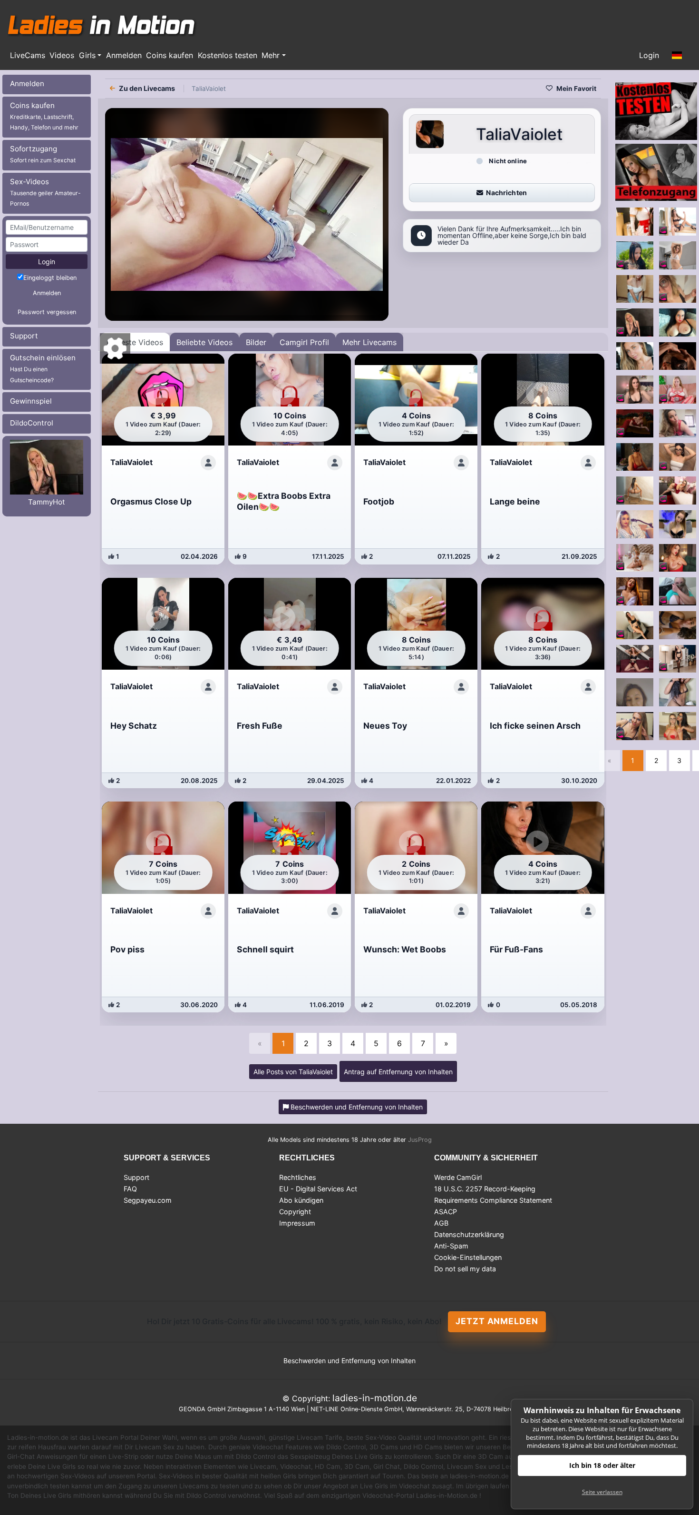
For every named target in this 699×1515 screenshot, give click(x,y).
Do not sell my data (465, 1269)
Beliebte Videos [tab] (204, 342)
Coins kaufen (169, 55)
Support (24, 335)
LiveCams (27, 55)
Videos (61, 55)
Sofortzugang (43, 154)
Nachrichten (506, 192)
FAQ (130, 1189)
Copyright (295, 1212)
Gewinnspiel (31, 401)
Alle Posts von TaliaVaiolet (293, 1072)
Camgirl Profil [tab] (304, 342)
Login (649, 55)
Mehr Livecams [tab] (369, 342)
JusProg (420, 1139)
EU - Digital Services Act (318, 1189)
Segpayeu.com (148, 1200)
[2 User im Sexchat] (634, 254)
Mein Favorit (576, 88)
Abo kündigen (301, 1200)
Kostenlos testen (227, 55)
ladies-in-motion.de (374, 1398)
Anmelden (124, 55)
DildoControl (31, 422)
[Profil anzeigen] (208, 462)
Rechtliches (297, 1177)
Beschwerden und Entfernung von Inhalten (349, 1361)
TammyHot (46, 501)
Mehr (271, 55)
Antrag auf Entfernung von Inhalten (398, 1072)
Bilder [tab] (256, 342)
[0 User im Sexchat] (634, 221)
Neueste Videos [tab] (135, 342)
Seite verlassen (602, 1491)
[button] (677, 55)
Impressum (297, 1223)
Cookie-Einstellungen (468, 1257)
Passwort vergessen (47, 312)
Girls (87, 55)
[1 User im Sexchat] (677, 624)
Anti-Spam (451, 1246)
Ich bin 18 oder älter (602, 1465)
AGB (441, 1223)
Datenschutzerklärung (469, 1234)
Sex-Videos (45, 192)
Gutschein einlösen (43, 368)
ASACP (445, 1212)
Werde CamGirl (458, 1177)
